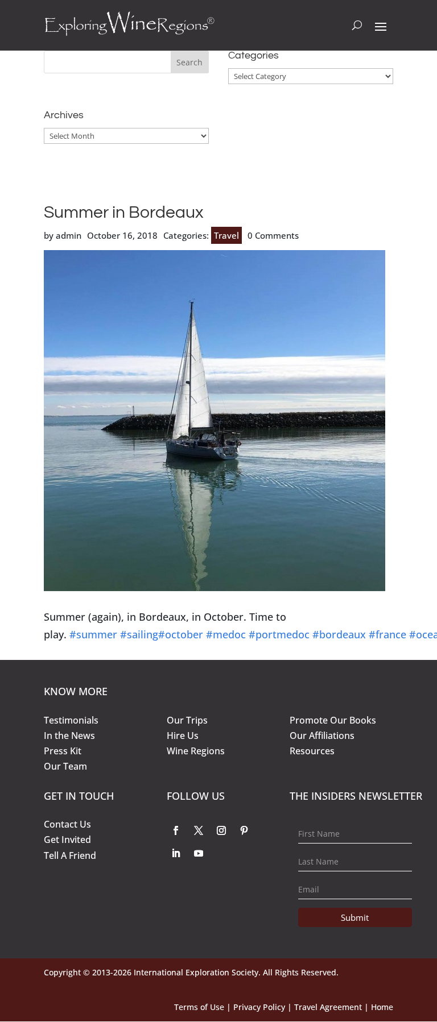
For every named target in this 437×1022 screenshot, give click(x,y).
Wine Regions (196, 751)
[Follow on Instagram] (221, 830)
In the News (69, 735)
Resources (312, 751)
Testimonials (71, 720)
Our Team (65, 766)
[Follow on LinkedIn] (176, 853)
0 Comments (273, 235)
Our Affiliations (322, 735)
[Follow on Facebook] (176, 830)
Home (382, 1007)
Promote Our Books (333, 720)
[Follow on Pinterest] (244, 830)
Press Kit (62, 751)
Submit (355, 917)
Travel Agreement (328, 1007)
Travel (226, 235)
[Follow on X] (198, 830)
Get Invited (67, 839)
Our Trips (187, 720)
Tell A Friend (70, 855)
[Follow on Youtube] (198, 853)
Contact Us (67, 824)
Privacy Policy (259, 1007)
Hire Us (183, 735)
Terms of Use (199, 1007)
